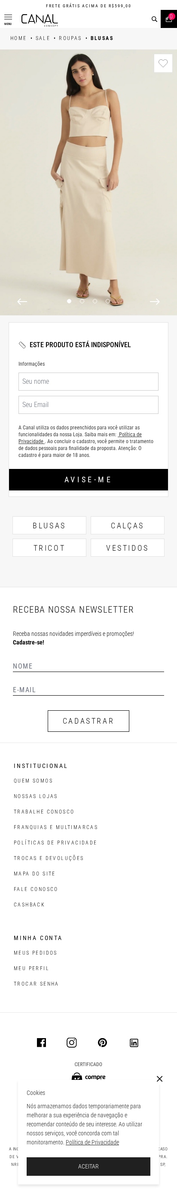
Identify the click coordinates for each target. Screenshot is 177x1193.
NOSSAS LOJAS (36, 796)
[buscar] (154, 19)
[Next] (155, 301)
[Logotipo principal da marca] (39, 20)
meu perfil (31, 968)
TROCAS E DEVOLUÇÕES (49, 858)
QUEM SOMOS (33, 781)
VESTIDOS (127, 547)
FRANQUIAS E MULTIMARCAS (56, 827)
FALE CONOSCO (36, 889)
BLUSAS (49, 525)
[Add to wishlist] (163, 63)
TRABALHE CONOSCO (44, 812)
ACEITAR (88, 1166)
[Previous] (22, 301)
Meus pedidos (36, 953)
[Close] (160, 1079)
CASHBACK (29, 905)
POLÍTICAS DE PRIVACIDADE (56, 843)
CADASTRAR (88, 720)
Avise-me (88, 479)
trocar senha (36, 984)
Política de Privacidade (92, 1142)
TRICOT (50, 547)
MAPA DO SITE (35, 874)
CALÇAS (127, 525)
